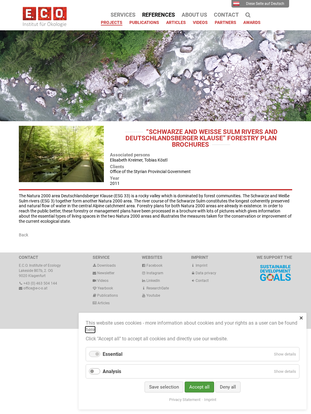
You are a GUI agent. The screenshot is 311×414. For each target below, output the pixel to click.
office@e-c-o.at (34, 288)
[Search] (248, 15)
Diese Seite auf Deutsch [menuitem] (265, 4)
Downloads (106, 265)
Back (23, 234)
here (90, 329)
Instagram (154, 273)
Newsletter (105, 273)
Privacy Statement (184, 399)
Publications (107, 295)
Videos (102, 281)
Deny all (228, 387)
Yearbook (105, 288)
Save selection (164, 387)
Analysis (112, 371)
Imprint (201, 265)
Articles (103, 303)
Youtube (152, 295)
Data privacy (205, 273)
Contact (202, 281)
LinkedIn (152, 281)
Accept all (199, 387)
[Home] (43, 25)
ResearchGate (157, 288)
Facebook (153, 265)
